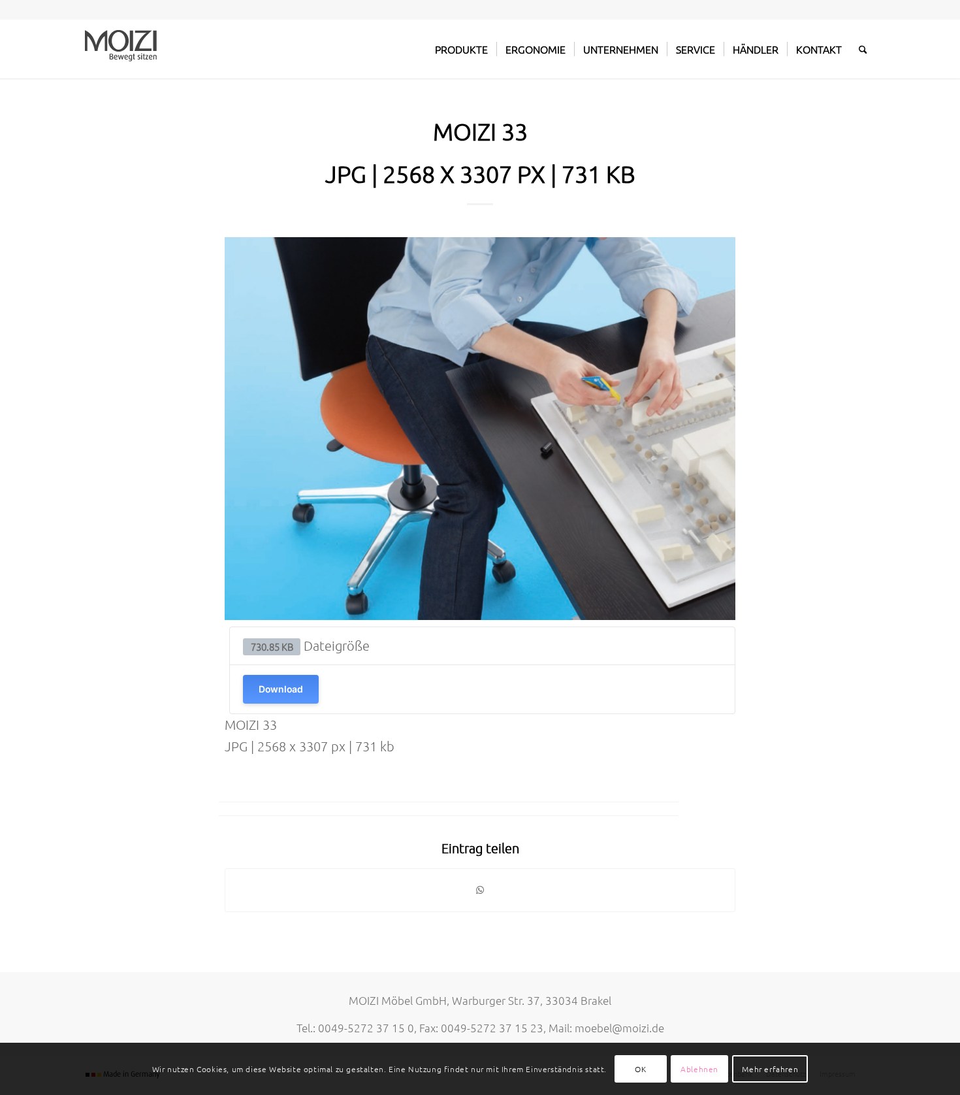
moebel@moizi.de (619, 1028)
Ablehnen (699, 1069)
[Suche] (863, 49)
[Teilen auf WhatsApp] (480, 890)
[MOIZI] (121, 49)
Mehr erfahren (770, 1069)
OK (640, 1069)
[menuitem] (461, 49)
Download (281, 689)
